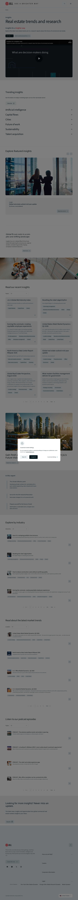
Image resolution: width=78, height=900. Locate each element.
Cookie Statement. (30, 452)
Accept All (33, 457)
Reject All (24, 457)
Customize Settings (52, 457)
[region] (39, 450)
